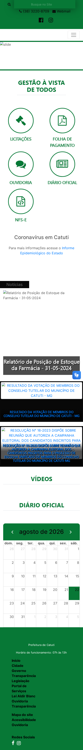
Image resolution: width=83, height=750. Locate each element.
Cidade (17, 665)
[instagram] (50, 20)
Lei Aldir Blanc (23, 696)
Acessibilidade (24, 720)
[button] (6, 55)
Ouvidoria (20, 701)
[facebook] (41, 20)
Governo (19, 671)
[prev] (12, 532)
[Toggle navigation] (74, 35)
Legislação (20, 681)
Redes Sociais (23, 737)
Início (16, 660)
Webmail (63, 11)
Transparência (24, 676)
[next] (71, 532)
